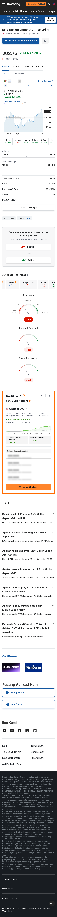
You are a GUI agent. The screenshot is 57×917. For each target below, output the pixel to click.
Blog (4, 746)
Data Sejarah (18, 74)
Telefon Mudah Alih (11, 752)
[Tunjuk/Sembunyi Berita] (19, 81)
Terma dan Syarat (9, 879)
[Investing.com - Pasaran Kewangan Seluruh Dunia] (15, 4)
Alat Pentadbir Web (11, 764)
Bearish (30, 247)
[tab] (12, 284)
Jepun (28, 218)
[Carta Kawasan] (9, 81)
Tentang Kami (37, 746)
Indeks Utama (20, 11)
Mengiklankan (37, 752)
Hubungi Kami (37, 758)
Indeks (6, 11)
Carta (16, 66)
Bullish (31, 260)
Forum (39, 66)
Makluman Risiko (9, 898)
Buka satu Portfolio (11, 758)
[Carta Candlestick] (5, 81)
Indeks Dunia (37, 11)
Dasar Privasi (7, 889)
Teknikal (28, 66)
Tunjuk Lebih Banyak (28, 207)
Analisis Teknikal (14, 274)
